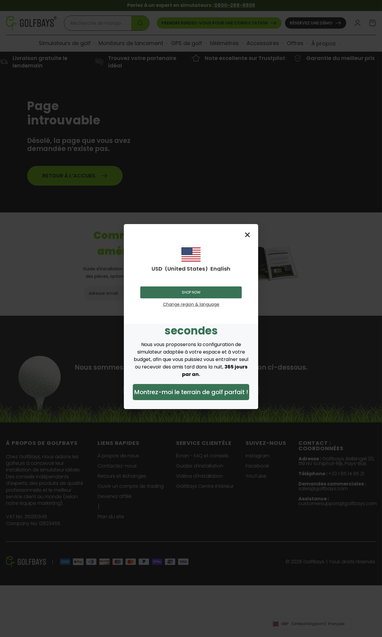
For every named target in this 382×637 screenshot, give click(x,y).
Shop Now (191, 292)
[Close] (247, 235)
